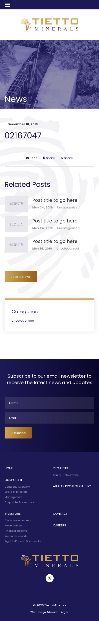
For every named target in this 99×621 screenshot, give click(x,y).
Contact (60, 513)
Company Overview (17, 487)
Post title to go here (55, 200)
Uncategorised (68, 207)
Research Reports (16, 536)
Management (13, 497)
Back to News (21, 277)
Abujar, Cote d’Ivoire (66, 475)
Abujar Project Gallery (72, 486)
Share (50, 158)
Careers (59, 525)
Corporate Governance (19, 502)
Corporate (14, 480)
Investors (13, 513)
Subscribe (18, 433)
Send (33, 158)
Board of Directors (16, 492)
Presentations (14, 525)
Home (9, 468)
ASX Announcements (18, 520)
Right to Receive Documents (23, 541)
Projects (60, 468)
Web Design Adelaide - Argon (49, 612)
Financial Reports (16, 531)
